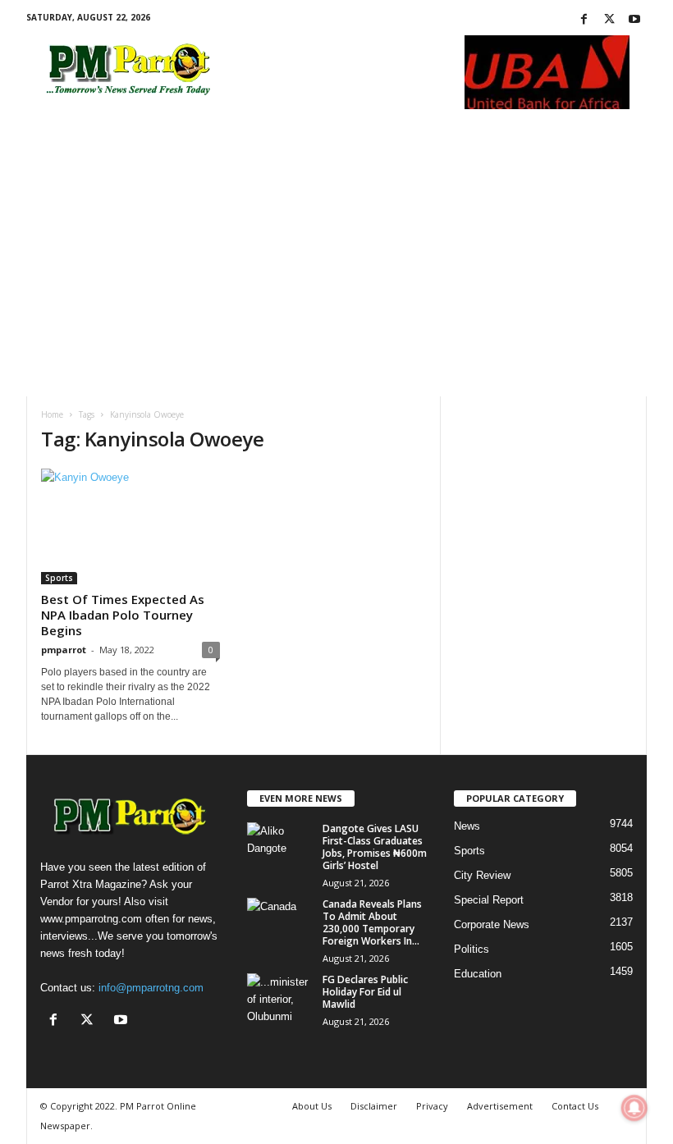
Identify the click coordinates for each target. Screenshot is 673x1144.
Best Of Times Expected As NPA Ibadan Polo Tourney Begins (122, 614)
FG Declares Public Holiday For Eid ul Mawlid (365, 991)
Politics (471, 949)
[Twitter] (609, 20)
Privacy (432, 1106)
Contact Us (575, 1106)
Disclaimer (373, 1106)
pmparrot (63, 649)
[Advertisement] (336, 273)
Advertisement (500, 1106)
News (467, 826)
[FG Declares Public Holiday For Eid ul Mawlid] (280, 998)
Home (52, 414)
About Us (312, 1106)
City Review (482, 875)
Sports (59, 577)
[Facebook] (583, 20)
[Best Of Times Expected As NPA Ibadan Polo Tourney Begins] (130, 526)
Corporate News (491, 924)
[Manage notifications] (634, 1108)
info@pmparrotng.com (151, 988)
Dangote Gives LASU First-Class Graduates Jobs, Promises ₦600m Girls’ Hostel (375, 846)
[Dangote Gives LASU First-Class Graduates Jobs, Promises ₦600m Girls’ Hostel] (280, 847)
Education (477, 974)
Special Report (489, 900)
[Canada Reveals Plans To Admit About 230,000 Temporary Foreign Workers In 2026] (280, 922)
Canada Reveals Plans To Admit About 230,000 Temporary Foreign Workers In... (372, 922)
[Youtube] (634, 20)
